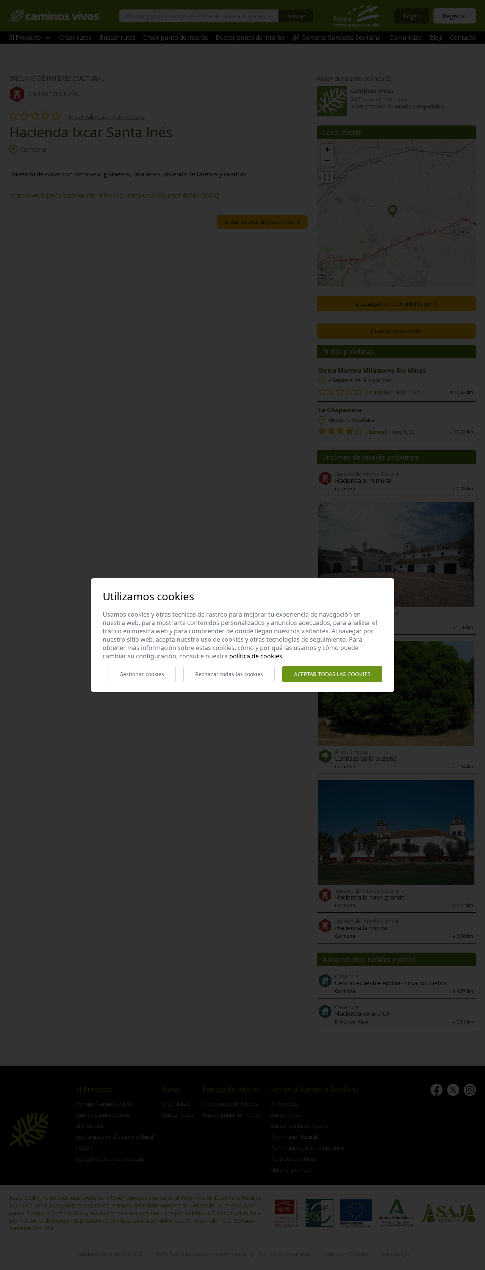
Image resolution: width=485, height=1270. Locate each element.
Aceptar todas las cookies (332, 674)
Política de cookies (255, 656)
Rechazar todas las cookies (229, 674)
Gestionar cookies (141, 674)
